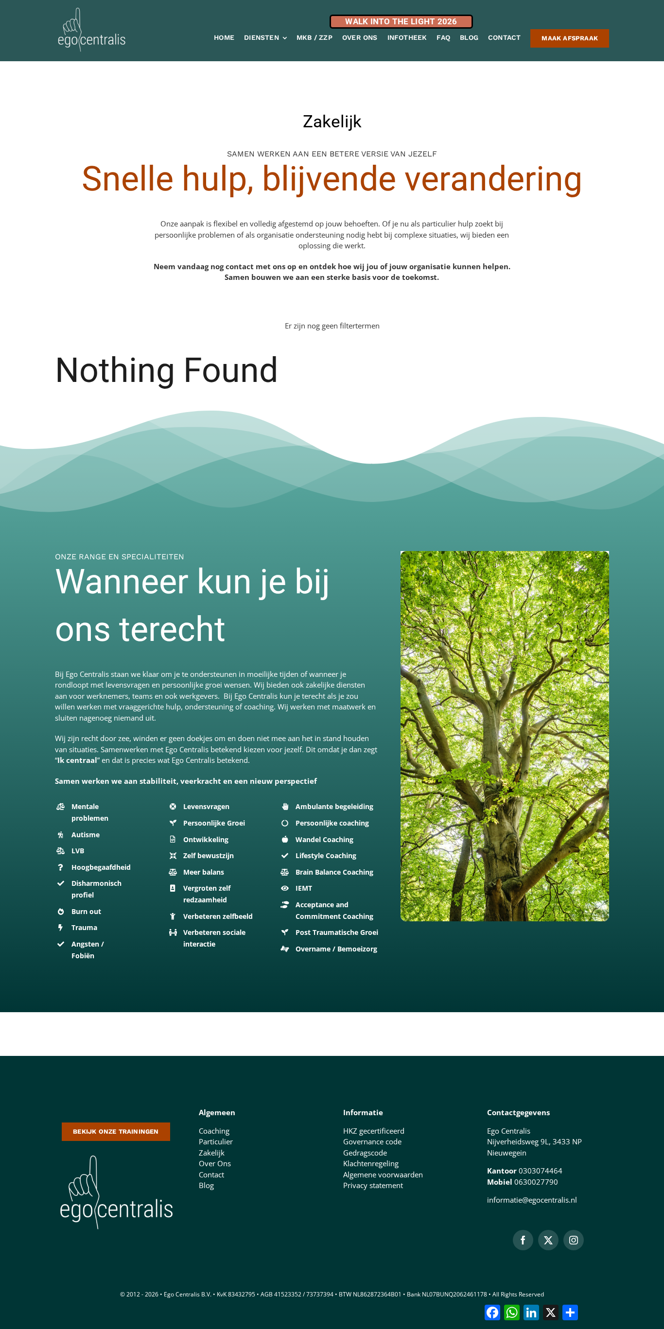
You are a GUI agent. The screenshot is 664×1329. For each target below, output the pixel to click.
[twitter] (548, 1240)
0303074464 (540, 1170)
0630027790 (536, 1182)
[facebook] (523, 1240)
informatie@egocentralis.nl (532, 1200)
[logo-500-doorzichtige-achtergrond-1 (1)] (116, 1154)
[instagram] (573, 1240)
